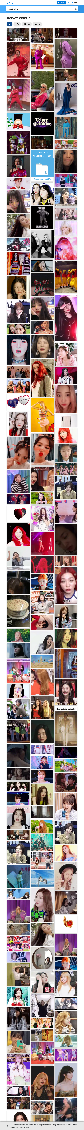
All (9, 24)
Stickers (27, 24)
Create (62, 2)
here (31, 1127)
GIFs (17, 24)
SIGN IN (70, 2)
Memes (37, 24)
